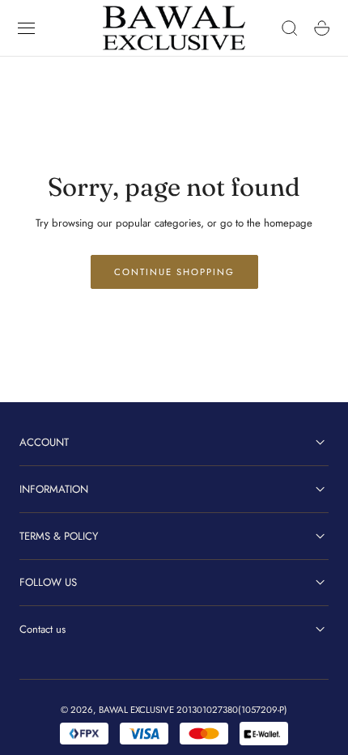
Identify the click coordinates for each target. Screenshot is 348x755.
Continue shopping (174, 271)
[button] (26, 28)
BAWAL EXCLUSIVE (136, 709)
